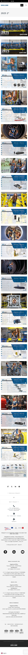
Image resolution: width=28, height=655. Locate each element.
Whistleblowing (14, 625)
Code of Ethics (10, 624)
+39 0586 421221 (15, 508)
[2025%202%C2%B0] (8, 486)
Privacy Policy (14, 643)
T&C (5, 624)
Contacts (14, 521)
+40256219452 (16, 510)
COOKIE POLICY (21, 641)
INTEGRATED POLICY (19, 624)
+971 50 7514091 (17, 509)
